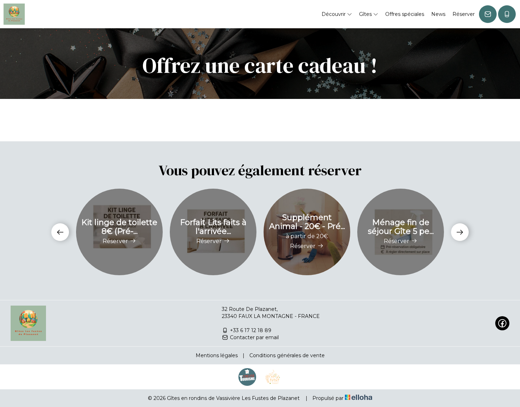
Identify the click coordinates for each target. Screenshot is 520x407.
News (438, 14)
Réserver (463, 14)
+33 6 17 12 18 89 (250, 330)
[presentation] (60, 232)
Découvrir (334, 14)
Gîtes (366, 14)
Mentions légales (217, 355)
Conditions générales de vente (287, 355)
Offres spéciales (404, 14)
